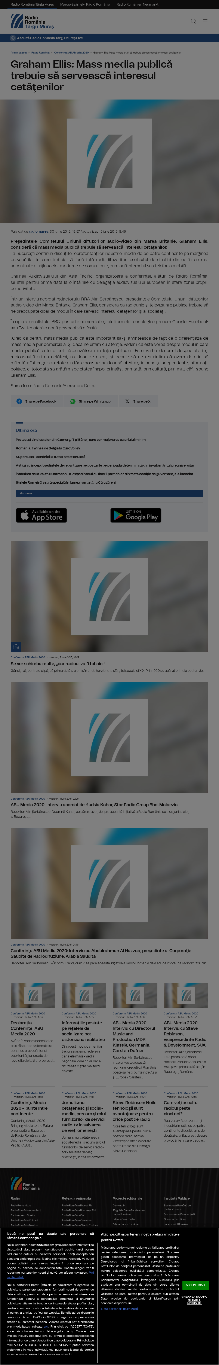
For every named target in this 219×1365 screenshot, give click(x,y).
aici (46, 1326)
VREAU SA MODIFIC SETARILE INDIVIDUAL (194, 1300)
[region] (109, 1296)
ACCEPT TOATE (196, 1285)
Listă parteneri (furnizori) (119, 1308)
